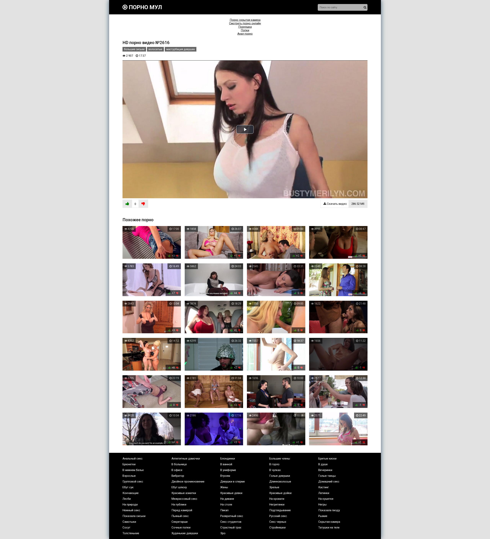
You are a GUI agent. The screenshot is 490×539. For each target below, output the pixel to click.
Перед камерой (182, 510)
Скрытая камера (329, 521)
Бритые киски (327, 458)
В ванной (226, 464)
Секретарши (180, 521)
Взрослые (129, 476)
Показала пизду (329, 510)
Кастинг (323, 487)
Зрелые (274, 487)
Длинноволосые (280, 481)
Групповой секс (132, 481)
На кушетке (325, 498)
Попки (245, 30)
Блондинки (227, 458)
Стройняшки (277, 527)
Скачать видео (345, 204)
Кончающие (130, 493)
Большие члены (279, 458)
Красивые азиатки (184, 493)
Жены (224, 487)
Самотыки (129, 521)
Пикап (224, 510)
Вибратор (178, 476)
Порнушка (245, 27)
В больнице (179, 464)
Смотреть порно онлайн (245, 23)
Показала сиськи (133, 516)
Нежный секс (131, 510)
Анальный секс (132, 458)
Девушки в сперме (232, 481)
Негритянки (276, 504)
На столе (226, 504)
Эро (222, 533)
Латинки (323, 493)
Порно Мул (144, 7)
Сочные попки (181, 527)
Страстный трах (230, 527)
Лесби (126, 498)
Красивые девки (231, 493)
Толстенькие (130, 533)
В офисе (177, 470)
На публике (179, 504)
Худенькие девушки (185, 533)
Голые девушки (279, 476)
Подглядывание (280, 510)
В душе (323, 464)
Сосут (126, 527)
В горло (274, 464)
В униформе (228, 470)
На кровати (276, 498)
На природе (130, 504)
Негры (322, 504)
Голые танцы (327, 476)
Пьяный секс (180, 516)
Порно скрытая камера (245, 20)
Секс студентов (230, 521)
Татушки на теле (329, 527)
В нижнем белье (133, 470)
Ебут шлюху (179, 487)
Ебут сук (128, 487)
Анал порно (245, 33)
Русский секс (278, 516)
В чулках (275, 470)
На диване (227, 498)
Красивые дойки (280, 493)
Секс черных (277, 521)
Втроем (225, 476)
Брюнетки (129, 464)
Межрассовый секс (184, 498)
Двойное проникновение (188, 481)
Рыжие (322, 516)
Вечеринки (325, 470)
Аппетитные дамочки (186, 458)
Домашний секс (328, 481)
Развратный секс (231, 516)
